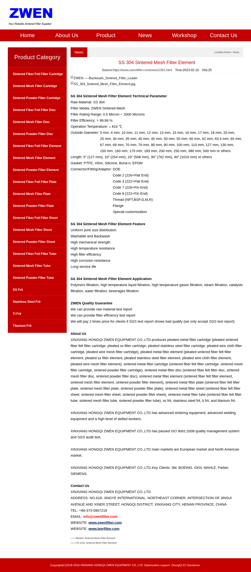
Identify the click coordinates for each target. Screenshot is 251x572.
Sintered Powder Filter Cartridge (36, 98)
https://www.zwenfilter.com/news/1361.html (142, 70)
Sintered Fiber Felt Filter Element (37, 146)
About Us (66, 35)
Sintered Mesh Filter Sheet (32, 229)
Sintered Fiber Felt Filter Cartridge (38, 74)
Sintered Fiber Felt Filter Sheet (35, 217)
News (145, 35)
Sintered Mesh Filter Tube (32, 265)
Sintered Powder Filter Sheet (34, 241)
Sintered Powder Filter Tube (33, 277)
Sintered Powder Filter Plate (33, 205)
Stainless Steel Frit (26, 301)
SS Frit (18, 289)
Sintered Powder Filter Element (36, 170)
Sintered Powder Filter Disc (33, 134)
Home (27, 35)
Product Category (37, 57)
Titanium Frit (22, 325)
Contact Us (223, 35)
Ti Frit (17, 313)
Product (105, 35)
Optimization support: (157, 565)
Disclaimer (193, 565)
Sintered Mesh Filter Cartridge (35, 86)
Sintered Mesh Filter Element (34, 158)
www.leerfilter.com (103, 529)
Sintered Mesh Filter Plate (32, 194)
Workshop (184, 35)
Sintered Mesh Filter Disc (31, 122)
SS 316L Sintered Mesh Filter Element (96, 543)
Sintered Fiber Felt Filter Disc (34, 110)
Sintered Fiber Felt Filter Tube (34, 253)
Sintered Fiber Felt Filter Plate (34, 182)
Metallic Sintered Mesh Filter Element (95, 538)
